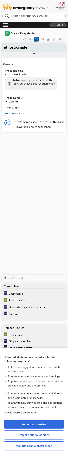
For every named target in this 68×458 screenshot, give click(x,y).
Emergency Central (25, 6)
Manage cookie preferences (34, 445)
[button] (58, 24)
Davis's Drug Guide (23, 33)
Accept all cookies (34, 424)
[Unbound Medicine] (60, 5)
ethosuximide (15, 47)
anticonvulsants (14, 113)
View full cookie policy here (20, 412)
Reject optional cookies (34, 434)
